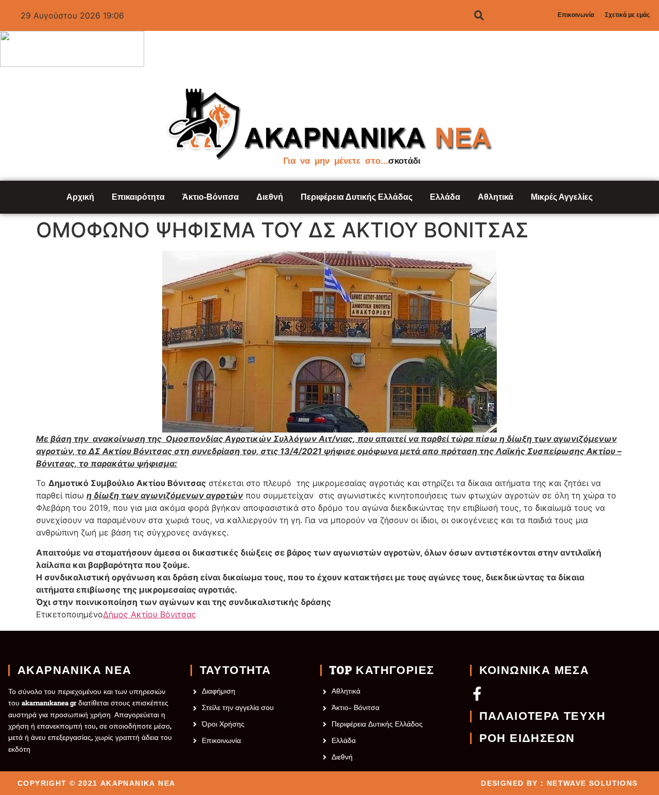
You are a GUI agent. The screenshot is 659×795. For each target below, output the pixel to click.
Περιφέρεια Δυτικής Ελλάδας (356, 197)
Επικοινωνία (576, 15)
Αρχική (80, 197)
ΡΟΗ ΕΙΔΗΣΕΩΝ (527, 738)
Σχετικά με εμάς (627, 15)
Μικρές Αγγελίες (562, 197)
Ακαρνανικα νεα (75, 670)
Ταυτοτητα (235, 670)
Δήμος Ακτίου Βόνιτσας (149, 614)
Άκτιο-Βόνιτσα (210, 197)
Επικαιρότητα (138, 197)
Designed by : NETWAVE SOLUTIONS (559, 783)
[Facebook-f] (477, 693)
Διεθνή (269, 197)
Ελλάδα (445, 197)
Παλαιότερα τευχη (542, 716)
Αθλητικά (495, 197)
